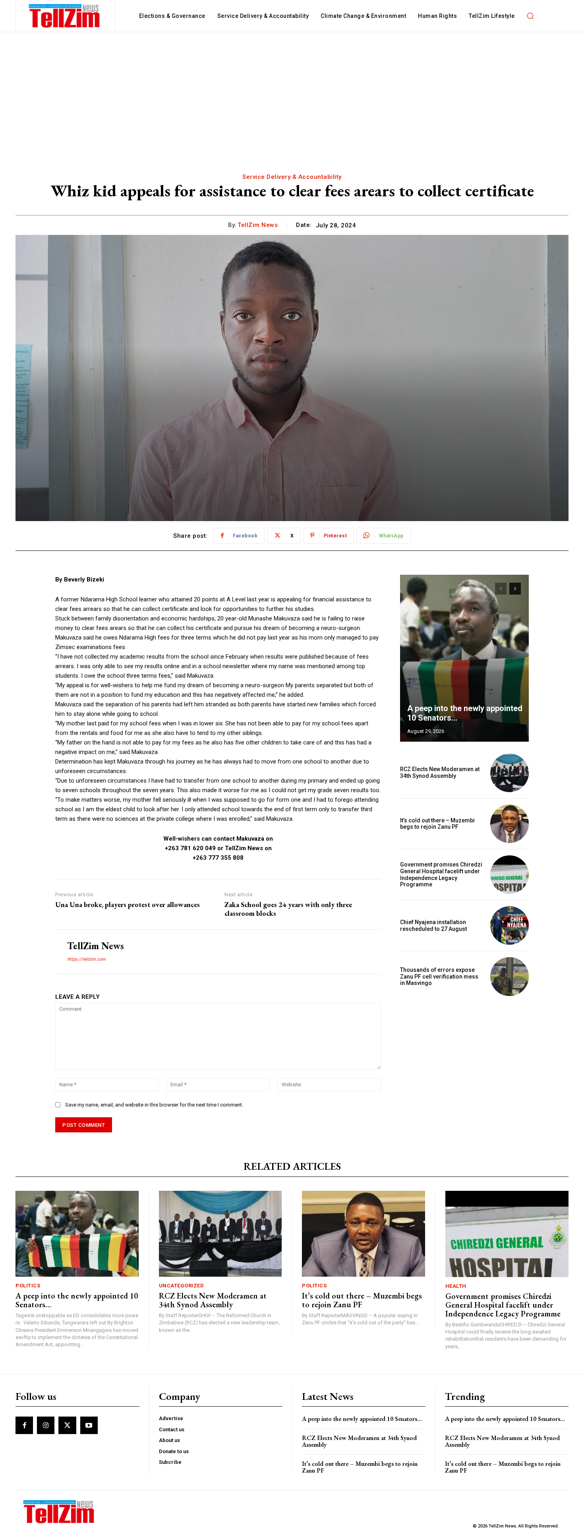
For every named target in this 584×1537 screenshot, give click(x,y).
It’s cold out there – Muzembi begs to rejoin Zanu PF (437, 823)
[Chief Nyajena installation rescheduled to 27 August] (509, 925)
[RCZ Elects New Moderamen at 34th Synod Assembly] (509, 773)
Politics (27, 1285)
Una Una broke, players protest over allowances (127, 904)
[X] (67, 1425)
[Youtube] (89, 1425)
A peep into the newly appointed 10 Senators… (76, 1300)
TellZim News (258, 225)
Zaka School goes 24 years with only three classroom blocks (288, 908)
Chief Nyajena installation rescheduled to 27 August (433, 925)
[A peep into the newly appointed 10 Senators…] (464, 658)
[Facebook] (24, 1425)
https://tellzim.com (86, 959)
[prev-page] (501, 589)
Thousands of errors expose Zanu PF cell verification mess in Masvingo (439, 977)
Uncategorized (181, 1285)
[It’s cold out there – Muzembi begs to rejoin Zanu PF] (509, 823)
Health (455, 1286)
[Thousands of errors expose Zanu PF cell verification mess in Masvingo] (509, 976)
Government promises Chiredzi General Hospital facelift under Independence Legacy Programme (441, 874)
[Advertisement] (292, 91)
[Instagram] (45, 1425)
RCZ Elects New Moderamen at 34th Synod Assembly (440, 772)
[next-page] (515, 589)
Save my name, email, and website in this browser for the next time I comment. (154, 1105)
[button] (530, 15)
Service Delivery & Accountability (292, 176)
